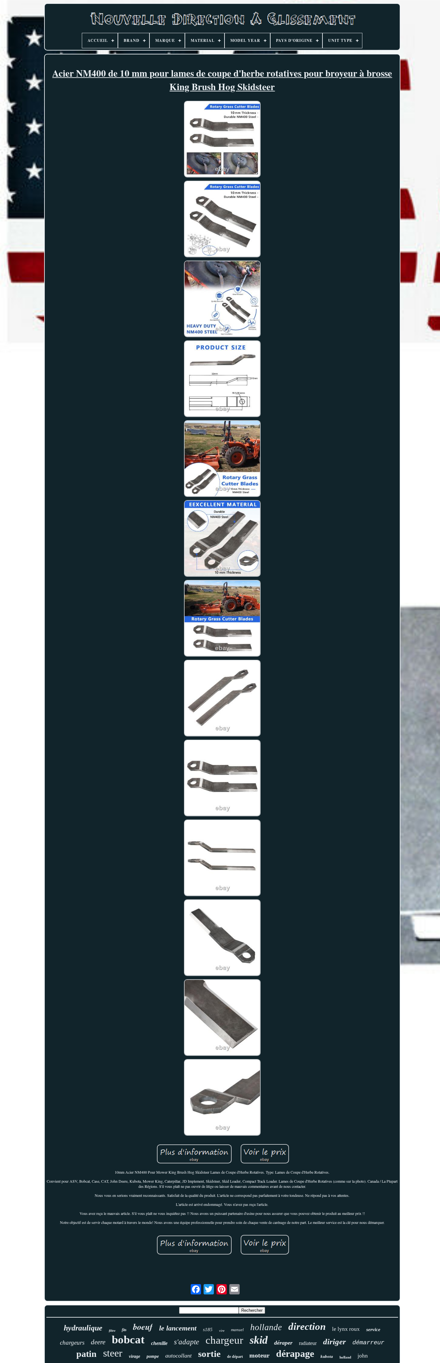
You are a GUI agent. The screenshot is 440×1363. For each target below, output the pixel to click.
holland (345, 1357)
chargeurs (72, 1342)
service (373, 1329)
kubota (326, 1356)
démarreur (368, 1342)
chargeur (224, 1340)
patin (86, 1354)
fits (124, 1330)
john (363, 1356)
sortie (209, 1354)
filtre (112, 1330)
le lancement (177, 1328)
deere (98, 1342)
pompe (153, 1356)
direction (307, 1326)
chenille (159, 1343)
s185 (208, 1329)
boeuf (143, 1326)
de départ (235, 1356)
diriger (334, 1341)
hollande (266, 1327)
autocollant (178, 1355)
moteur (259, 1355)
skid (259, 1340)
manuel (237, 1329)
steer (112, 1353)
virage (134, 1356)
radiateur (308, 1343)
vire (222, 1330)
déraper (283, 1342)
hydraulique (83, 1328)
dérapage (295, 1353)
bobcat (128, 1339)
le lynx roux (346, 1329)
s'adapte (186, 1342)
